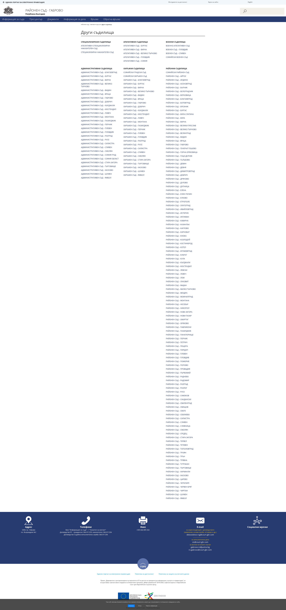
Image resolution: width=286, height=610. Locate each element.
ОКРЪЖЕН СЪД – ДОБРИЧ (134, 106)
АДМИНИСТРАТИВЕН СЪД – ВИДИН (96, 90)
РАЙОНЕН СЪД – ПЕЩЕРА (177, 346)
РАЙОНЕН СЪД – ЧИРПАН (177, 490)
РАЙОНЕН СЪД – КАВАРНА (177, 220)
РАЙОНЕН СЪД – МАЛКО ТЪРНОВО (181, 289)
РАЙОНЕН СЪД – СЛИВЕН (176, 422)
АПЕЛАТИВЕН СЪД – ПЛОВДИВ (136, 57)
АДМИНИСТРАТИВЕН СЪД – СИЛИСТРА (97, 143)
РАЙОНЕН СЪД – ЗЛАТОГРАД (178, 205)
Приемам (131, 606)
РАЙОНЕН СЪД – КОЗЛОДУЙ (178, 239)
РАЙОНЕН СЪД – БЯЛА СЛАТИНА (180, 114)
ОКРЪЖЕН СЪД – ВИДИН (133, 95)
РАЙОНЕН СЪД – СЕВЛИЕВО (178, 414)
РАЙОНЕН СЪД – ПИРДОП (177, 350)
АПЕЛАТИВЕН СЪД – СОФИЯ (135, 61)
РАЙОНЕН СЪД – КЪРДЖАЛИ (178, 262)
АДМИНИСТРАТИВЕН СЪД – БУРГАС (96, 76)
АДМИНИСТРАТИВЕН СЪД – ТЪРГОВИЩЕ (98, 166)
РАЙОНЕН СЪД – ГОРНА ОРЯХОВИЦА (181, 152)
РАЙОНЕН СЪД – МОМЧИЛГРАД (179, 296)
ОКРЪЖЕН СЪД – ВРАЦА (133, 99)
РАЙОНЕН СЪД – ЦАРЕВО (176, 479)
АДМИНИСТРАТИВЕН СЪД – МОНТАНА (97, 117)
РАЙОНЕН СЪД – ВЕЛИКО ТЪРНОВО (181, 129)
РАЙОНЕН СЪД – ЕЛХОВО (176, 198)
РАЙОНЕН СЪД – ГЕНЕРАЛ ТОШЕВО (181, 148)
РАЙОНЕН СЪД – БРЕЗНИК (177, 106)
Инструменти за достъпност (177, 2)
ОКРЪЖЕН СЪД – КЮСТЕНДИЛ (136, 114)
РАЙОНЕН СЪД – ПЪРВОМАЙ (178, 373)
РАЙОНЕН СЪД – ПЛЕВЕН (176, 354)
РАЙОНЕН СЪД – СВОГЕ (176, 411)
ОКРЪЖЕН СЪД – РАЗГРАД (134, 141)
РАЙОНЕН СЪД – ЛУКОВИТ (177, 281)
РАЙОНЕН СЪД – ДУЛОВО (177, 182)
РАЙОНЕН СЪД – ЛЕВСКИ (176, 270)
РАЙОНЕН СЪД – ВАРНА (176, 122)
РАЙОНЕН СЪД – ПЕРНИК (177, 338)
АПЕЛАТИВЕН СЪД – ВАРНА (135, 49)
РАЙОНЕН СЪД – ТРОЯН (176, 452)
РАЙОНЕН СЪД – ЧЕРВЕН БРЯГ (179, 487)
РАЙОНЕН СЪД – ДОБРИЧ (177, 175)
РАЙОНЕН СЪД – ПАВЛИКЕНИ (178, 327)
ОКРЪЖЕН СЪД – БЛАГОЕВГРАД (136, 80)
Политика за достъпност (144, 574)
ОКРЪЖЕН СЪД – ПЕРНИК (134, 129)
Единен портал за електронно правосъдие (25, 2)
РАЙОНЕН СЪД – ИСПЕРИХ (177, 213)
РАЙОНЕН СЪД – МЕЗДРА (176, 293)
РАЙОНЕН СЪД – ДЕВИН (176, 163)
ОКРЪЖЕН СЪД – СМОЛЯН (134, 156)
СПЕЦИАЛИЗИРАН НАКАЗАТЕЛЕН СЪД (97, 52)
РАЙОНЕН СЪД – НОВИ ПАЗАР (179, 316)
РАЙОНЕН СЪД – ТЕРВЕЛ (176, 441)
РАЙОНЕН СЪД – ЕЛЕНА (176, 190)
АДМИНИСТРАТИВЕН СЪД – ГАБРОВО (97, 98)
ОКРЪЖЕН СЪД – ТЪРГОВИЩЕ (136, 163)
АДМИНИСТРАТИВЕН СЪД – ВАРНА (96, 80)
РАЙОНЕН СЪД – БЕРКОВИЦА (178, 95)
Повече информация (151, 606)
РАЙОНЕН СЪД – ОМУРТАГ (177, 319)
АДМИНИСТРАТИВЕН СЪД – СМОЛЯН (97, 151)
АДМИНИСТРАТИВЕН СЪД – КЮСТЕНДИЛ (98, 109)
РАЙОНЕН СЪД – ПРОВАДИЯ (178, 369)
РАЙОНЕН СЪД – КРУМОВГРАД (179, 251)
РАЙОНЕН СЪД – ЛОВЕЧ (176, 274)
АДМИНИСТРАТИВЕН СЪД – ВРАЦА (96, 94)
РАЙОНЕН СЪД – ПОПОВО (177, 365)
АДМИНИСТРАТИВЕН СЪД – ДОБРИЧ (96, 101)
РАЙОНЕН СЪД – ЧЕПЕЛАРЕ (177, 483)
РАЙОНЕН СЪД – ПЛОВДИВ (177, 357)
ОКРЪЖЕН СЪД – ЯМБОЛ (133, 175)
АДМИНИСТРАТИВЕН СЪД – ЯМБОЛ (96, 177)
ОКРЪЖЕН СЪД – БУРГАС (133, 84)
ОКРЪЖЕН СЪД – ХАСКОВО (134, 167)
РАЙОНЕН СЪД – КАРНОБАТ (178, 232)
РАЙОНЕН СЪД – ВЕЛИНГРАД (178, 133)
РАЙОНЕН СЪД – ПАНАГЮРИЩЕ (179, 335)
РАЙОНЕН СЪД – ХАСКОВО (177, 475)
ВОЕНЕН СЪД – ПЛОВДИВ (177, 49)
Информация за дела (75, 19)
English (250, 2)
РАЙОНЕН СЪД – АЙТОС (176, 76)
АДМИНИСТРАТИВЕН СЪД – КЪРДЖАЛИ (98, 105)
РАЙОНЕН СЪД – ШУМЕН (176, 494)
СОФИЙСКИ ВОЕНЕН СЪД (177, 57)
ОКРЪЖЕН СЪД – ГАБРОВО (134, 103)
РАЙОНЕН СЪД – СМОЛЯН (177, 430)
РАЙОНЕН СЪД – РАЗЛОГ (176, 388)
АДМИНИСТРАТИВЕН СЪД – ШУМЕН (96, 174)
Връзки (94, 19)
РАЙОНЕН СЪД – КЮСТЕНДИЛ (179, 266)
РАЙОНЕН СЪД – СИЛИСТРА (178, 418)
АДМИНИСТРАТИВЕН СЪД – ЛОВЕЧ (96, 113)
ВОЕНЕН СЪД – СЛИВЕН (176, 53)
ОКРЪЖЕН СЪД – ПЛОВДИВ (135, 137)
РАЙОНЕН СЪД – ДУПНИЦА (177, 186)
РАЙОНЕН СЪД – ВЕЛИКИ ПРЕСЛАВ (181, 125)
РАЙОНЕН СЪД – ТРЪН (175, 456)
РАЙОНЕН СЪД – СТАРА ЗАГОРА (179, 437)
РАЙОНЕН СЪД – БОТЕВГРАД (178, 103)
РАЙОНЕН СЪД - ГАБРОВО (88, 24)
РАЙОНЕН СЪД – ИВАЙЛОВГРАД (179, 209)
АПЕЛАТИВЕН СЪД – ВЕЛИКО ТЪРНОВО (140, 53)
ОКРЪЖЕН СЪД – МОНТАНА (135, 122)
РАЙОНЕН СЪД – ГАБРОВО (177, 144)
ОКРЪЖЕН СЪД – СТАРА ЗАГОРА (136, 160)
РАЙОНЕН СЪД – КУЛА (175, 258)
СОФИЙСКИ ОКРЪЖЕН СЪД (135, 76)
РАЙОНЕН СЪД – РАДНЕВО (177, 376)
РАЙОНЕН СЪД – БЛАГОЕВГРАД (179, 99)
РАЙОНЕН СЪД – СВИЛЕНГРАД (179, 403)
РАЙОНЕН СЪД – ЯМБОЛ (176, 498)
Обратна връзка (111, 19)
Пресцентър (35, 19)
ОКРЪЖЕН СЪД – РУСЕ (132, 144)
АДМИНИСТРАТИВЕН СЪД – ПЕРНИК (96, 124)
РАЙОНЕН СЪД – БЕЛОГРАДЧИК (179, 91)
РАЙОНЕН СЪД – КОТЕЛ (176, 247)
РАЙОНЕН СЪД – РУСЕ (175, 392)
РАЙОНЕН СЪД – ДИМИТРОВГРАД (180, 171)
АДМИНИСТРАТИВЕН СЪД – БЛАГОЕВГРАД (99, 72)
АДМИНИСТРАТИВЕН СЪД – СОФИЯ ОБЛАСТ (100, 158)
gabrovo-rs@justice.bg (200, 547)
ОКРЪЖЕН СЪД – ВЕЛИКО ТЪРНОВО (138, 91)
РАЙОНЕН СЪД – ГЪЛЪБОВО (178, 160)
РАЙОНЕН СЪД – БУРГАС (176, 110)
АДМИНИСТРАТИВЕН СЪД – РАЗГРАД (97, 136)
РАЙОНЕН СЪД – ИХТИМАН (177, 217)
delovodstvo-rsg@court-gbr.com (200, 534)
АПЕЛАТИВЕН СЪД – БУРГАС (135, 46)
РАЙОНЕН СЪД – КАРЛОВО (177, 228)
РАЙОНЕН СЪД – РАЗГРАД (177, 384)
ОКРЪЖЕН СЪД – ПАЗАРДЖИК (136, 125)
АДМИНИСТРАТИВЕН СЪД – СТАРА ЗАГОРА (99, 162)
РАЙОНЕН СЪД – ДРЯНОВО (177, 179)
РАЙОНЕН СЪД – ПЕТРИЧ (176, 342)
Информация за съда (13, 19)
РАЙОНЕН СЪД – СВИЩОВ (177, 407)
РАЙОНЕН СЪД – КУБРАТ (176, 255)
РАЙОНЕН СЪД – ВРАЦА (176, 141)
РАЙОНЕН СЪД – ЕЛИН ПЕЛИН (179, 194)
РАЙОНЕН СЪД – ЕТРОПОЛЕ (178, 201)
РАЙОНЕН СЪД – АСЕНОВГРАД (179, 84)
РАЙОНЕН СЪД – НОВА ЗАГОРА (179, 312)
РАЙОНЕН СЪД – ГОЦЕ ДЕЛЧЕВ (179, 156)
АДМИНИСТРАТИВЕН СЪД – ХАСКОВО (97, 170)
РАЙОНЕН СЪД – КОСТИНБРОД (179, 243)
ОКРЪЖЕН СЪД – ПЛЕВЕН (134, 133)
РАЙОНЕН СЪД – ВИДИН (176, 137)
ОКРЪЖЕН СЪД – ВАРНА (133, 87)
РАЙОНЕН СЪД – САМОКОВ (177, 395)
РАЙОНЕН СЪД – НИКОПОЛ (177, 308)
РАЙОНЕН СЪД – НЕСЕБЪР (177, 304)
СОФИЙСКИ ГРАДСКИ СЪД (134, 72)
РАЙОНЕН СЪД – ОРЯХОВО (177, 323)
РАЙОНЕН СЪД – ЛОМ (175, 277)
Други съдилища (107, 24)
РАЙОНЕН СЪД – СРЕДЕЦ (176, 433)
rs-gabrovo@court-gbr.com (200, 550)
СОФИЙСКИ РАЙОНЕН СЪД (177, 72)
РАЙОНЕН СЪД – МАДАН (176, 285)
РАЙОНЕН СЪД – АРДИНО (177, 80)
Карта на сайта (213, 2)
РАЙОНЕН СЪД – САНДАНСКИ (178, 399)
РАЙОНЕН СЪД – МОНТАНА (177, 300)
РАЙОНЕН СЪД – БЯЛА (175, 118)
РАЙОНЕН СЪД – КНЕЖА (176, 236)
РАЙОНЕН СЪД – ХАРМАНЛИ (178, 471)
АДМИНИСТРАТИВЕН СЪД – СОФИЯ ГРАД (98, 155)
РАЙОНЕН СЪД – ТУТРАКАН (177, 464)
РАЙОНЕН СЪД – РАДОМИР (177, 380)
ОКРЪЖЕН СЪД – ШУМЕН (134, 171)
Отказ (139, 606)
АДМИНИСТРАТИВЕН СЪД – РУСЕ (95, 139)
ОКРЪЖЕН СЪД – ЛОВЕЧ (133, 118)
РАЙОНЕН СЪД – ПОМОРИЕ (177, 361)
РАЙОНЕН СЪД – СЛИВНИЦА (178, 426)
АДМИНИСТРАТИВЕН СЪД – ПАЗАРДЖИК (98, 120)
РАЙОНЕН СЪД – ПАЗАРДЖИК (178, 331)
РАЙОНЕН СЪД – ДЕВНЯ (176, 167)
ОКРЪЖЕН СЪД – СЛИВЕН (134, 152)
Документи (53, 19)
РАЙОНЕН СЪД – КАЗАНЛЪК (178, 224)
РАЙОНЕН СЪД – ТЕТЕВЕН (177, 445)
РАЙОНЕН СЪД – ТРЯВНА (176, 460)
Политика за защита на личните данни (174, 574)
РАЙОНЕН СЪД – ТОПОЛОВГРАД (179, 449)
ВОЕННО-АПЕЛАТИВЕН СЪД (178, 46)
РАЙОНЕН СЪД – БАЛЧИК (176, 87)
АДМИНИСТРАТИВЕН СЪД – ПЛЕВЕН (96, 128)
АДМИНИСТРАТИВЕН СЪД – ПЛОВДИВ (97, 132)
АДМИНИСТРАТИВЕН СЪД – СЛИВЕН (96, 147)
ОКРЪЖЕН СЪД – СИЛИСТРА (135, 148)
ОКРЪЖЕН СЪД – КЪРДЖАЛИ (135, 110)
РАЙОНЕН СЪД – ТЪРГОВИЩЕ (178, 468)
